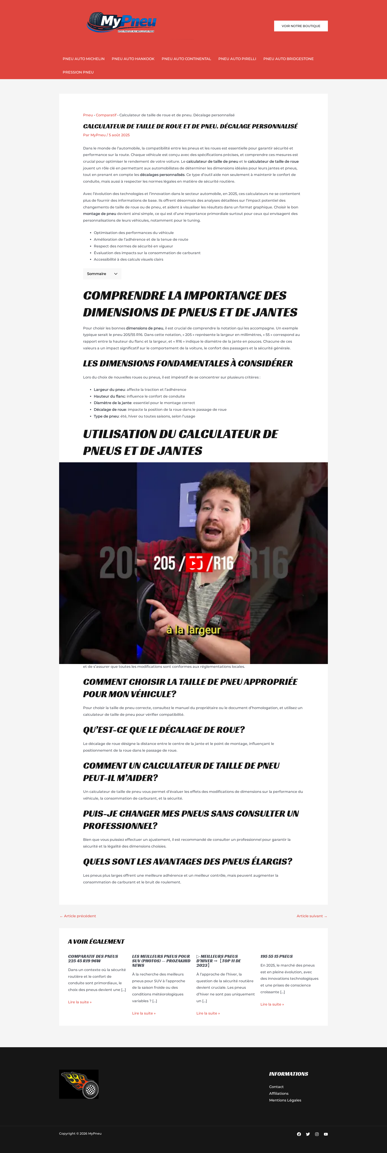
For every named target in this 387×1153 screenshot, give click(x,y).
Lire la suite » (80, 1002)
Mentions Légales (285, 1100)
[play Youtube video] (193, 563)
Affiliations (278, 1093)
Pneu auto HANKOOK (133, 59)
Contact (276, 1087)
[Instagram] (317, 1134)
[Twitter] (308, 1134)
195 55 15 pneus (276, 956)
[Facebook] (299, 1134)
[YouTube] (326, 1134)
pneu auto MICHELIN (84, 59)
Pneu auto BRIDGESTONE (288, 59)
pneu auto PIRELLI (237, 59)
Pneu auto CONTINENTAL (186, 59)
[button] (301, 26)
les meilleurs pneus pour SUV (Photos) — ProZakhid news (161, 960)
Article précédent (78, 916)
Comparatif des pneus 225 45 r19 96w (93, 958)
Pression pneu (78, 72)
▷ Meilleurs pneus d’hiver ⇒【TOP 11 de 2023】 (218, 960)
